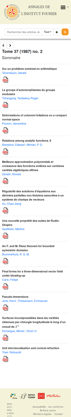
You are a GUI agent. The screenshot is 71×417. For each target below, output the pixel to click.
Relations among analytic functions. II (26, 141)
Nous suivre (49, 410)
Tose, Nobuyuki (11, 352)
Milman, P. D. (35, 145)
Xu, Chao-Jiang (11, 204)
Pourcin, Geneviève (14, 123)
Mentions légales (42, 414)
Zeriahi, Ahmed (11, 174)
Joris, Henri (9, 301)
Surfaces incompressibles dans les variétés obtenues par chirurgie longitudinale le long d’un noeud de (34, 322)
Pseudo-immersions (15, 297)
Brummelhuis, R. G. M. (15, 254)
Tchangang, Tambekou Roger (20, 98)
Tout (46, 32)
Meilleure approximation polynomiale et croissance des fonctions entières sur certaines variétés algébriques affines (33, 166)
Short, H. (32, 331)
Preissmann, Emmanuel (32, 301)
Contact (58, 414)
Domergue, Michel (13, 331)
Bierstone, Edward (13, 145)
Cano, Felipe (10, 280)
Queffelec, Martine (13, 229)
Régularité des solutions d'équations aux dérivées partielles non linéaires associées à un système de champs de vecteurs (33, 195)
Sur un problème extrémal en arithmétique (29, 69)
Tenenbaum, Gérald (14, 73)
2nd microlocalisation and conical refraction (30, 348)
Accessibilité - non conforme (48, 406)
